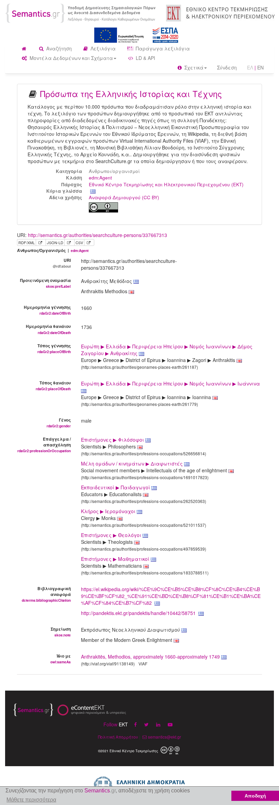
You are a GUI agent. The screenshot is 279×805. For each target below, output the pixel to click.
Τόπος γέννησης (54, 348)
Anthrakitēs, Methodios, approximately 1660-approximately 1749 (150, 656)
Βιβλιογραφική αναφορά (46, 594)
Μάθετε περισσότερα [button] (31, 800)
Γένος (59, 422)
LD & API (144, 57)
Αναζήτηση (58, 48)
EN (260, 67)
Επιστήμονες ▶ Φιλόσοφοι (113, 439)
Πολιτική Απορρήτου (118, 737)
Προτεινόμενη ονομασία (45, 283)
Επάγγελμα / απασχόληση (44, 444)
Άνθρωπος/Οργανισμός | (52, 250)
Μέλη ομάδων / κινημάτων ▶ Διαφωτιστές (132, 463)
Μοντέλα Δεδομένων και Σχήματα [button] (70, 57)
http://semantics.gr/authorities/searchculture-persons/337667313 (97, 235)
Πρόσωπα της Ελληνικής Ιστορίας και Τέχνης (131, 93)
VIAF (142, 663)
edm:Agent (100, 177)
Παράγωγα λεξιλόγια (162, 48)
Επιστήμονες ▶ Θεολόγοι (112, 535)
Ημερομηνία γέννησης (47, 310)
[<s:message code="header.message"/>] (81, 12)
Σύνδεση (227, 67)
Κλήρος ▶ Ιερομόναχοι (109, 511)
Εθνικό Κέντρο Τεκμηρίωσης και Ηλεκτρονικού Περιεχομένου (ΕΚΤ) (166, 184)
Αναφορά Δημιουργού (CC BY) (124, 197)
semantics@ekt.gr (164, 737)
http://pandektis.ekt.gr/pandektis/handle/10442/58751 (138, 613)
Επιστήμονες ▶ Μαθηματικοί (116, 558)
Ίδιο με (60, 658)
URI (62, 263)
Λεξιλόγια (102, 48)
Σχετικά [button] (193, 67)
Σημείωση (61, 631)
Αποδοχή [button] (255, 796)
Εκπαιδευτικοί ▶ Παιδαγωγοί (116, 487)
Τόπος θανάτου (53, 385)
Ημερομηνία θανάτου (48, 329)
